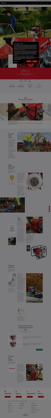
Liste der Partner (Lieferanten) (17, 59)
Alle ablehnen (28, 61)
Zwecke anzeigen (16, 61)
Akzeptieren (34, 61)
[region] (26, 53)
